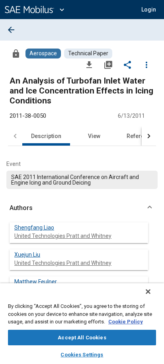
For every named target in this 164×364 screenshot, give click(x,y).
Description (46, 136)
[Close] (148, 291)
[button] (82, 208)
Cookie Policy (125, 322)
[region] (82, 323)
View (94, 136)
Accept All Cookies (82, 338)
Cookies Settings (82, 355)
